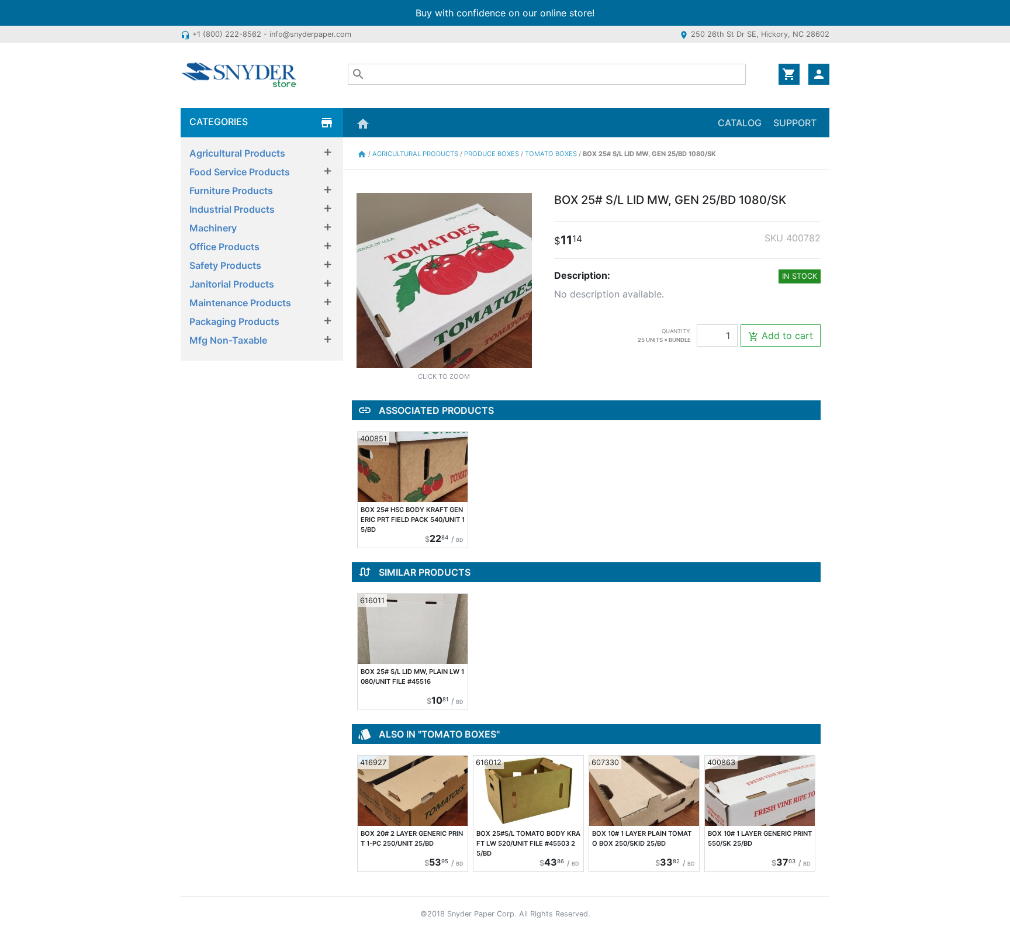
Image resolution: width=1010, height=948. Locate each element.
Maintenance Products (240, 303)
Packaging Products (234, 321)
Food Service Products (239, 172)
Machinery (213, 228)
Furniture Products (231, 190)
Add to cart (780, 336)
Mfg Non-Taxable (228, 340)
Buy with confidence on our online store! (505, 13)
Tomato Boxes (552, 154)
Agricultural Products (237, 153)
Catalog (740, 123)
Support (795, 123)
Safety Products (225, 265)
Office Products (224, 246)
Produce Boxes (492, 154)
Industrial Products (232, 209)
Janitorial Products (231, 284)
